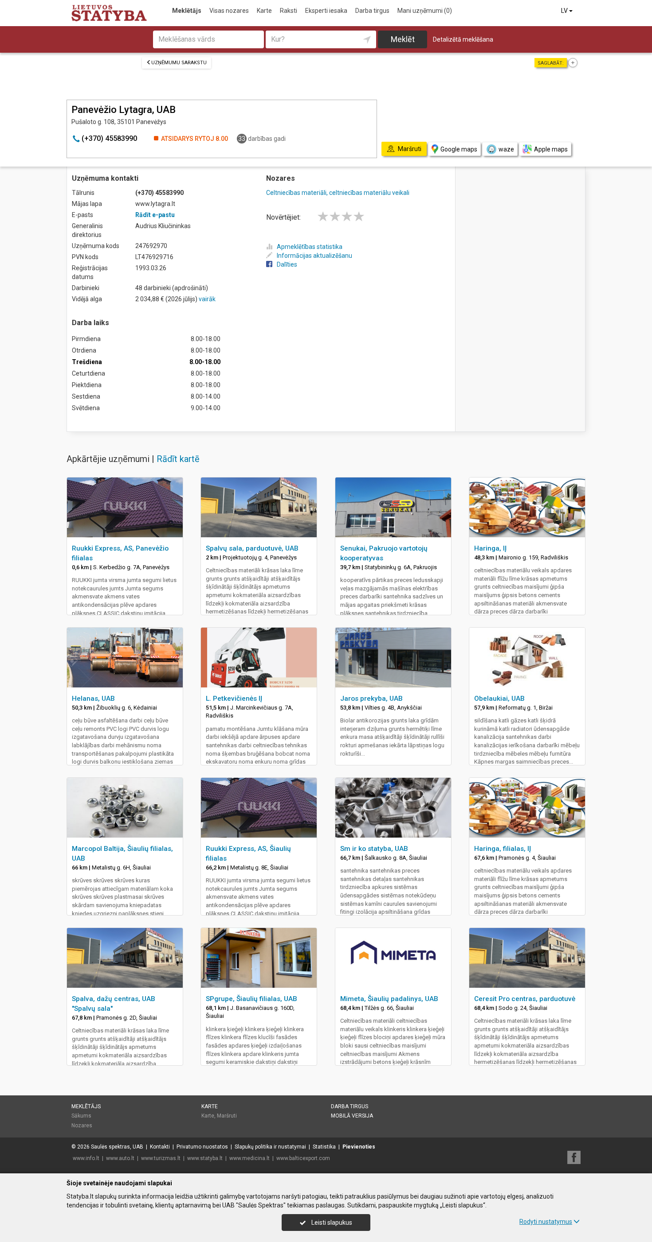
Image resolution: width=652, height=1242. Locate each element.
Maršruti (227, 1116)
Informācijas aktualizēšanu (314, 255)
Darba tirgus (372, 10)
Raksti (288, 10)
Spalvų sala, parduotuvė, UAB (252, 548)
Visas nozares (229, 10)
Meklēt (403, 39)
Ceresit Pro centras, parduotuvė (524, 999)
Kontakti (160, 1147)
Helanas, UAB (93, 699)
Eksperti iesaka (326, 10)
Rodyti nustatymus (545, 1221)
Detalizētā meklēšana (463, 39)
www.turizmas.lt (161, 1158)
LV (565, 10)
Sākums (81, 1116)
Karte (264, 10)
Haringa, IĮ (490, 548)
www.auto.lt (120, 1158)
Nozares (81, 1125)
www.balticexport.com (303, 1158)
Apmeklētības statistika (309, 246)
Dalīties (287, 264)
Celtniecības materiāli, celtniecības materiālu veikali (337, 192)
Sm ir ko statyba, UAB (374, 849)
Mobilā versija (352, 1116)
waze (506, 149)
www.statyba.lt (205, 1158)
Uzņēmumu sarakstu (179, 63)
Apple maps (551, 149)
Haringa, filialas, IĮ (502, 849)
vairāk (207, 299)
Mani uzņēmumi (424, 10)
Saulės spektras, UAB (117, 1147)
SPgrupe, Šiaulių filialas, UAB (251, 999)
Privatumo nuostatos (202, 1147)
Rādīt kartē (178, 459)
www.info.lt (86, 1158)
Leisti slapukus (331, 1222)
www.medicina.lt (249, 1158)
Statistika (324, 1147)
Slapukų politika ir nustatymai (270, 1147)
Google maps (458, 149)
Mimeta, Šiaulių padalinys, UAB (389, 999)
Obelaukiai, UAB (499, 699)
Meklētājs (186, 10)
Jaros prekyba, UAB (371, 699)
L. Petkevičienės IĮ (234, 699)
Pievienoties (358, 1147)
